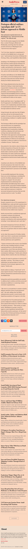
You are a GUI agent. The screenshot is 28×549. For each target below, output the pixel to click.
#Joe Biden (4, 317)
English (25, 5)
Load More (14, 518)
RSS (3, 542)
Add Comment (22, 320)
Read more (3, 539)
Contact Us (17, 546)
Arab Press (14, 1)
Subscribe (23, 330)
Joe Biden (12, 90)
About (21, 546)
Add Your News (4, 541)
